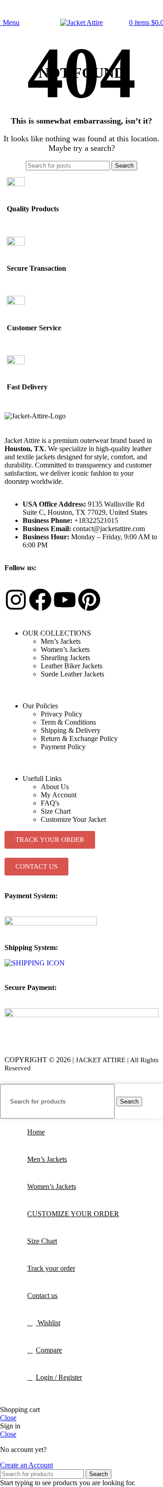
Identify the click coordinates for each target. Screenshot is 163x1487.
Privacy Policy (61, 714)
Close (8, 1418)
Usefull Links (42, 778)
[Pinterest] (89, 599)
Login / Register (59, 1377)
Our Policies (40, 706)
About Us (55, 787)
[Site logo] (81, 22)
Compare (49, 1350)
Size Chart (56, 811)
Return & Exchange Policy (79, 738)
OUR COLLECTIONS (57, 633)
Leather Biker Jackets (71, 666)
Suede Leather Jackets (72, 674)
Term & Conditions (68, 722)
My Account (59, 795)
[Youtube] (64, 599)
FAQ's (50, 803)
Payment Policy (63, 747)
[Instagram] (16, 599)
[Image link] (51, 923)
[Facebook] (40, 599)
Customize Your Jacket (73, 819)
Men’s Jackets (61, 641)
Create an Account (26, 1465)
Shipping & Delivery (71, 730)
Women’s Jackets (65, 649)
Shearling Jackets (65, 657)
